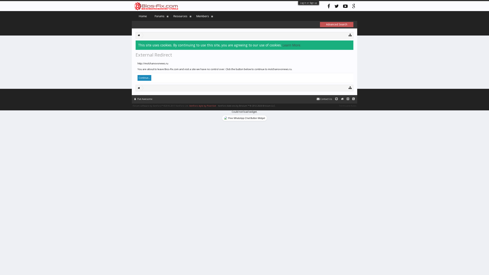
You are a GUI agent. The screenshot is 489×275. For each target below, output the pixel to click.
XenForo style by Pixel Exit (202, 105)
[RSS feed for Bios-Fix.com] (353, 99)
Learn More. (292, 45)
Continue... (144, 77)
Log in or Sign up (308, 2)
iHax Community (244, 97)
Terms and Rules (347, 105)
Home (143, 16)
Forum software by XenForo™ (161, 105)
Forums (159, 16)
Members (202, 16)
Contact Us (326, 99)
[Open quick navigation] (350, 35)
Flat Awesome (144, 99)
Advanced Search (336, 24)
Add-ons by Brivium (246, 105)
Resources (180, 16)
